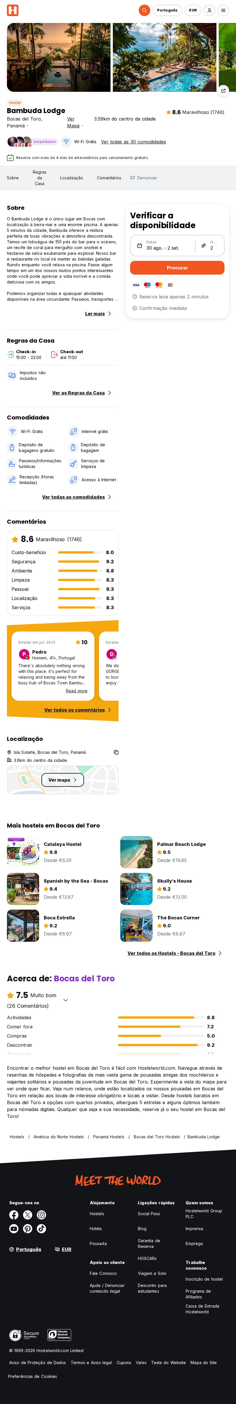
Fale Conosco (103, 1273)
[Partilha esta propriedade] (223, 90)
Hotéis (96, 1228)
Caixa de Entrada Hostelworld (202, 1309)
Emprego (194, 1243)
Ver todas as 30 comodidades (133, 142)
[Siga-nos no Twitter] (27, 1214)
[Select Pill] (144, 10)
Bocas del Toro (24, 119)
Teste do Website (168, 1362)
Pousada (98, 1243)
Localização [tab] (71, 177)
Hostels (97, 1213)
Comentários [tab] (109, 177)
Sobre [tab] (13, 177)
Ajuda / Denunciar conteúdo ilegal (107, 1288)
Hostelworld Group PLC (204, 1213)
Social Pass (149, 1213)
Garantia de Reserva (149, 1243)
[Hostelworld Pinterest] (27, 1228)
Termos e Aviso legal (91, 1362)
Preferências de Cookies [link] (32, 1376)
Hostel (15, 102)
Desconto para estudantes (152, 1288)
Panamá (16, 126)
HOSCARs (147, 1258)
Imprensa (194, 1228)
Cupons (124, 1362)
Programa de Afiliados (198, 1294)
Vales (141, 1362)
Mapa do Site (204, 1362)
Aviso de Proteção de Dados (37, 1362)
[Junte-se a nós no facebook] (13, 1214)
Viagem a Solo (152, 1273)
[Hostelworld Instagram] (41, 1214)
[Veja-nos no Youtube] (13, 1228)
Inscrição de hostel (204, 1279)
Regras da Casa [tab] (40, 178)
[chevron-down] (66, 1000)
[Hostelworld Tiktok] (41, 1228)
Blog (142, 1228)
